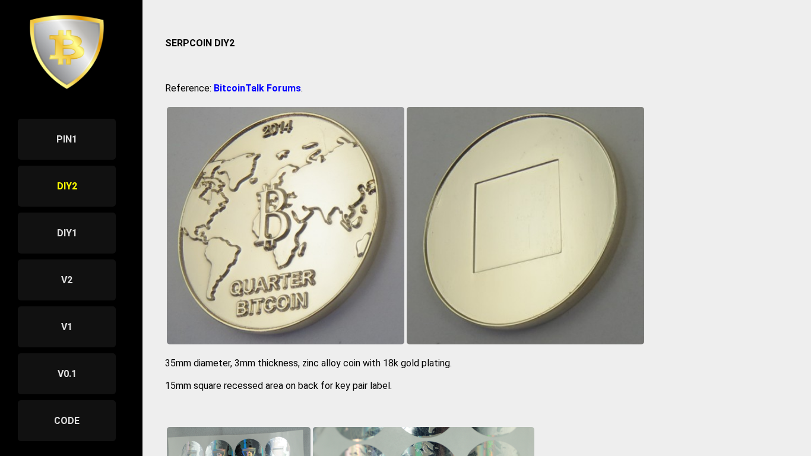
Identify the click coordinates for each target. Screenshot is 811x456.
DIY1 (67, 233)
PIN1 (66, 139)
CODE (67, 420)
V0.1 (67, 373)
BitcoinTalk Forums (257, 88)
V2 (66, 280)
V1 (66, 326)
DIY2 (67, 186)
